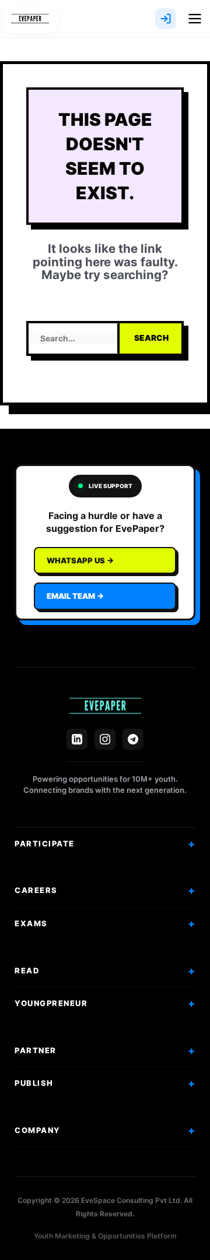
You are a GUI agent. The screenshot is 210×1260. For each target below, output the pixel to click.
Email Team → (75, 596)
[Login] (165, 18)
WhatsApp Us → (80, 560)
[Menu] (195, 18)
